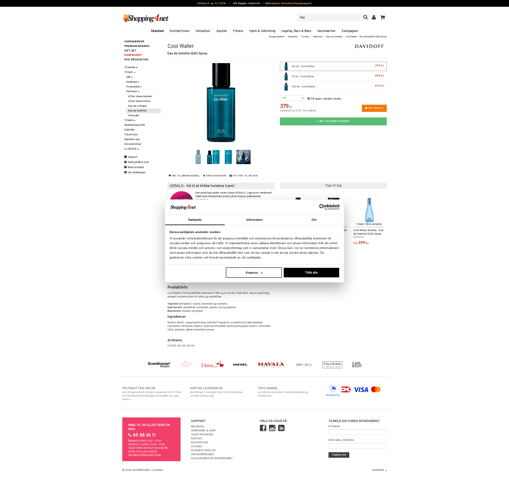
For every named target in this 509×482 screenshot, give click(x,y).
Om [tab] (314, 219)
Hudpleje (132, 82)
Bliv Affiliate (199, 442)
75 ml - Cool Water (338, 76)
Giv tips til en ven (245, 175)
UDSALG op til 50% (211, 3)
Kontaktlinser (180, 31)
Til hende (130, 67)
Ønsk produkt (135, 167)
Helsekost (203, 31)
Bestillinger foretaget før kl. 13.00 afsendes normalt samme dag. (216, 392)
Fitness (238, 31)
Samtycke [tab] (195, 219)
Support (132, 157)
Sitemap (158, 470)
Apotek (221, 31)
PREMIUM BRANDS (136, 46)
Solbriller (129, 130)
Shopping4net (276, 36)
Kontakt (197, 438)
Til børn (129, 120)
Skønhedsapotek (134, 125)
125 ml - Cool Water (338, 86)
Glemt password (202, 434)
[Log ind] (374, 17)
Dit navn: (334, 426)
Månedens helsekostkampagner (288, 3)
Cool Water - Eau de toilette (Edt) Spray (366, 36)
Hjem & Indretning (262, 31)
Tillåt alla (311, 272)
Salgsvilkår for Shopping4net (212, 458)
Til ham (305, 36)
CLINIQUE (130, 149)
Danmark (378, 470)
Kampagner (350, 31)
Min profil (197, 426)
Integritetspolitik (203, 450)
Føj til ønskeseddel (185, 175)
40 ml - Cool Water (338, 66)
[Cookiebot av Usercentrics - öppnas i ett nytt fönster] (322, 207)
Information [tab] (254, 219)
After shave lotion (139, 101)
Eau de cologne (137, 106)
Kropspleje (133, 86)
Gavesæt (133, 115)
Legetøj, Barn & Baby (296, 31)
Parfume (317, 36)
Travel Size (131, 134)
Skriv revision (215, 175)
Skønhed (157, 31)
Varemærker (326, 31)
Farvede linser (132, 144)
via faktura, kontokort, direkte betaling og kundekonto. (283, 392)
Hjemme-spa (132, 139)
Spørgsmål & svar (138, 162)
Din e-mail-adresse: (341, 440)
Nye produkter (136, 59)
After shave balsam (140, 96)
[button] (383, 17)
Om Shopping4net (202, 454)
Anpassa (252, 272)
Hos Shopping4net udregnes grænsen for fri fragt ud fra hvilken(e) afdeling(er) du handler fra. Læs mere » (152, 394)
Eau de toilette (334, 36)
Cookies (196, 446)
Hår (128, 77)
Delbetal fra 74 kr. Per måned (298, 110)
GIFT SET (130, 50)
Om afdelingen (136, 172)
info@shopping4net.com (144, 455)
